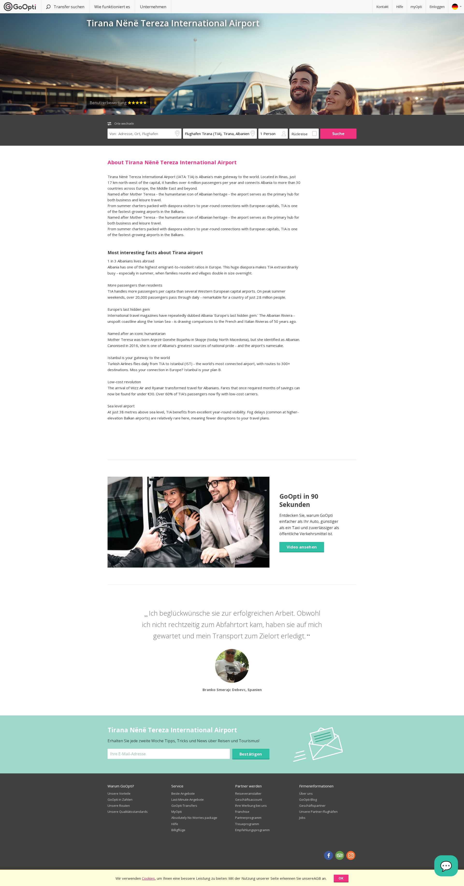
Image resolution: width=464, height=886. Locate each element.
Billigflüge (178, 830)
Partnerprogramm (248, 817)
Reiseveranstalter (248, 793)
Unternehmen (153, 6)
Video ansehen (302, 547)
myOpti (416, 6)
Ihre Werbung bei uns (251, 805)
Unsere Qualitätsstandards (128, 811)
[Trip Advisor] (339, 855)
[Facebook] (328, 855)
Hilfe (399, 6)
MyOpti (176, 811)
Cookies (148, 878)
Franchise (242, 811)
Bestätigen (250, 754)
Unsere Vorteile (119, 793)
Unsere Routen (119, 805)
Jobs (302, 817)
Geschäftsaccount (248, 799)
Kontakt (382, 6)
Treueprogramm (247, 824)
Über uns (306, 793)
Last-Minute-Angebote (187, 799)
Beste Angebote (183, 793)
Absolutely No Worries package (194, 817)
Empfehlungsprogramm (252, 830)
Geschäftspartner (312, 805)
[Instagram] (350, 855)
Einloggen (437, 6)
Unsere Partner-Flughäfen (318, 811)
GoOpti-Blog (308, 799)
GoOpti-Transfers (184, 805)
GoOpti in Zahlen (120, 799)
